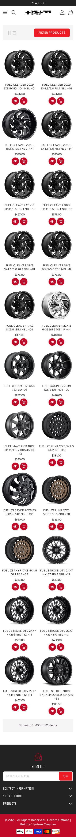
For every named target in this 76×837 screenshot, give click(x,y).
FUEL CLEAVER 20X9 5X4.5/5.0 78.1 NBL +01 (56, 86)
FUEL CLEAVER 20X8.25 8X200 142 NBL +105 (19, 512)
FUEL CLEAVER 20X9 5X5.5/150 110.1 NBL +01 (20, 86)
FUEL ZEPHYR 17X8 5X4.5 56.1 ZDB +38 (19, 572)
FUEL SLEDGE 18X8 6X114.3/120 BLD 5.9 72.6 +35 (56, 694)
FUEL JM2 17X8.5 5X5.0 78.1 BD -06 (19, 387)
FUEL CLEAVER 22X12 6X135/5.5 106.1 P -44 (56, 327)
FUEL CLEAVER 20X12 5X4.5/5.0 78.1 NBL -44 (56, 146)
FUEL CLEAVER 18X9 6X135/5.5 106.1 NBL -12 (56, 207)
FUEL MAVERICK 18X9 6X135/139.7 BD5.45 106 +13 (19, 450)
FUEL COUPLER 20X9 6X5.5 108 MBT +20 (56, 387)
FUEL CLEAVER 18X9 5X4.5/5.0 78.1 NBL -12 (56, 267)
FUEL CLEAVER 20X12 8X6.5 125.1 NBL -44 (19, 146)
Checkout (38, 3)
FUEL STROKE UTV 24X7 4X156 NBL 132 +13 (19, 632)
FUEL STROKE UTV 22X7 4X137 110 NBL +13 (56, 632)
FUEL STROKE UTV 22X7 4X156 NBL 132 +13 (19, 692)
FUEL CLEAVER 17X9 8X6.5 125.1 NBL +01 (19, 327)
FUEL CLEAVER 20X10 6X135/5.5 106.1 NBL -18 (19, 207)
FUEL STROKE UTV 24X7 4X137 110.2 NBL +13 (56, 572)
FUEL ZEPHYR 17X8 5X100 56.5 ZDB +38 (56, 512)
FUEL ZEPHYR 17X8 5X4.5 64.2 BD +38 (56, 448)
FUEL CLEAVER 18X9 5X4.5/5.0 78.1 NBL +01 (19, 267)
